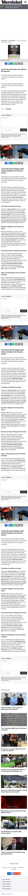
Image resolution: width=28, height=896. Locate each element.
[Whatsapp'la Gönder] (13, 63)
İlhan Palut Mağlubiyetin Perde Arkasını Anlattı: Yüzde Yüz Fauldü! (17, 6)
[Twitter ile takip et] (12, 873)
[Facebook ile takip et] (9, 873)
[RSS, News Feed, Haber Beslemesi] (19, 873)
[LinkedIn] (11, 63)
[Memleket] (11, 2)
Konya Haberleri (6, 879)
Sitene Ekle (13, 869)
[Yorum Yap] (22, 63)
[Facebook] (6, 63)
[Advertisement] (14, 24)
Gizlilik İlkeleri (21, 867)
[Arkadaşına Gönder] (16, 63)
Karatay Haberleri (6, 884)
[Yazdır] (19, 63)
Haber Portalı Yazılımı (8, 894)
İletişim (14, 867)
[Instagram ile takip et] (15, 873)
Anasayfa (5, 867)
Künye (10, 867)
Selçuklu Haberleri (6, 881)
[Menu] (25, 2)
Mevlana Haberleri (6, 888)
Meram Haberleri (6, 886)
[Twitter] (8, 63)
